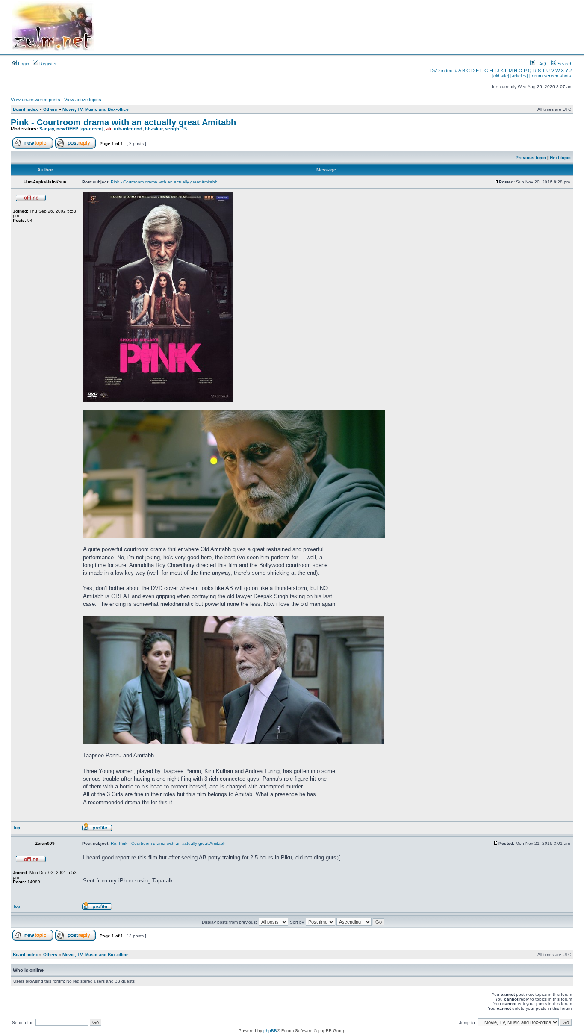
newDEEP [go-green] (79, 128)
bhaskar (153, 128)
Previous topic (531, 157)
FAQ (540, 63)
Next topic (560, 157)
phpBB (270, 1030)
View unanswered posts (35, 99)
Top (16, 827)
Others (50, 109)
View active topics (82, 99)
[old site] (500, 75)
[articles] (519, 75)
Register (47, 63)
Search (564, 63)
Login (23, 63)
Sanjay (46, 128)
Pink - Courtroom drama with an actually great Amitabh (123, 122)
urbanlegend (128, 128)
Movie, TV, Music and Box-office (95, 109)
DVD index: (442, 70)
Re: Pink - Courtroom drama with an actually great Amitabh (168, 843)
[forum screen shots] (550, 75)
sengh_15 (176, 128)
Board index (25, 109)
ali (108, 128)
